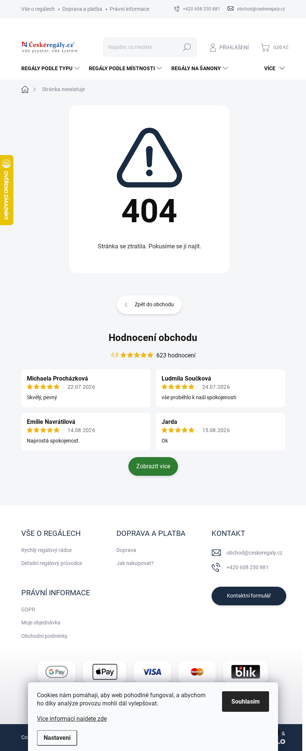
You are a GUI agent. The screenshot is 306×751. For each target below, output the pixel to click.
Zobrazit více (153, 466)
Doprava (126, 550)
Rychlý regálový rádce (46, 550)
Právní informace (129, 9)
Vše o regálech (38, 9)
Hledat (186, 47)
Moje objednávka (40, 623)
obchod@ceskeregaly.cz (254, 553)
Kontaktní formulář (249, 596)
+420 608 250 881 (248, 567)
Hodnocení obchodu (153, 337)
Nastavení (57, 737)
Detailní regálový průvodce (51, 563)
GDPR (28, 609)
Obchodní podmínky (44, 636)
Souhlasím (245, 701)
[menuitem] (51, 68)
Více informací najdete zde (72, 718)
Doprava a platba (82, 9)
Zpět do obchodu (154, 304)
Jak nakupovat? (135, 563)
